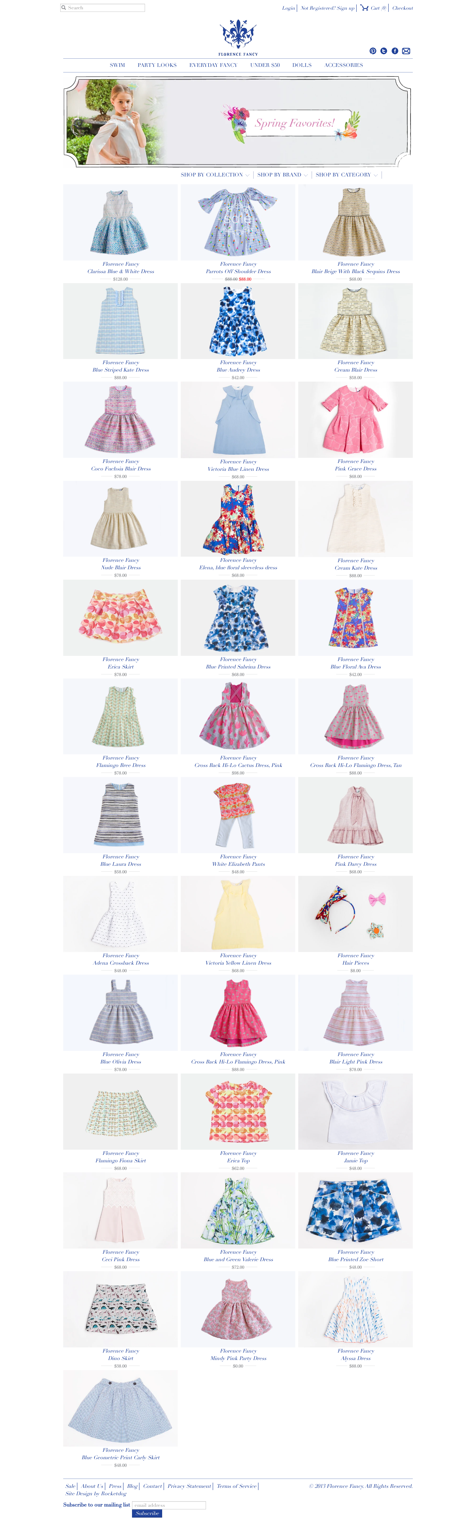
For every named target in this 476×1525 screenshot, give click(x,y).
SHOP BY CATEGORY (344, 175)
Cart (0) (377, 8)
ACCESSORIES (343, 65)
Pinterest (373, 51)
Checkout (402, 8)
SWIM (117, 65)
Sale (70, 1486)
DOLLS (302, 65)
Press (115, 1486)
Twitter (383, 51)
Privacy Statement (189, 1486)
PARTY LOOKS (157, 65)
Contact (152, 1486)
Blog (132, 1486)
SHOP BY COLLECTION (212, 175)
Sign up (345, 8)
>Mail (406, 51)
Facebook (394, 51)
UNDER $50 (265, 65)
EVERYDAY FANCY (213, 65)
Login (288, 8)
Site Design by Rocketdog (95, 1493)
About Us (92, 1486)
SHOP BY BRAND (280, 175)
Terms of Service (236, 1486)
